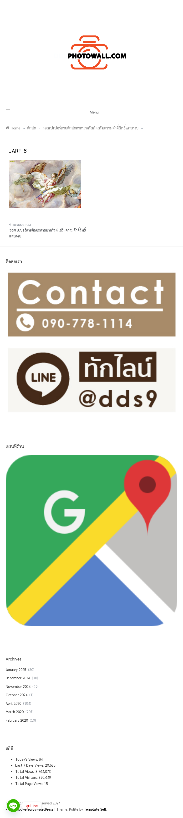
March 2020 (15, 711)
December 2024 (18, 677)
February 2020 (17, 720)
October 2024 (16, 694)
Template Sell (95, 809)
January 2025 (16, 669)
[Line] (13, 805)
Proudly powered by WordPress (30, 809)
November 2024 (18, 686)
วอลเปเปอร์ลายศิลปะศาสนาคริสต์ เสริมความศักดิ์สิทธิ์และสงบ (47, 233)
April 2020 (13, 703)
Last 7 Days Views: (30, 765)
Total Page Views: (29, 783)
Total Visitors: (27, 777)
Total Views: (25, 771)
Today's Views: (27, 759)
